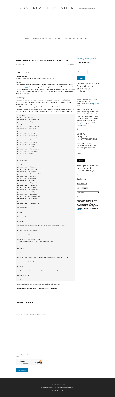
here (26, 87)
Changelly (79, 123)
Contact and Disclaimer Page (57, 384)
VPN (87, 205)
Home (58, 38)
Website (17, 345)
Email (36, 337)
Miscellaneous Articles (38, 38)
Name (17, 337)
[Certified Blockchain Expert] (77, 129)
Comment (18, 318)
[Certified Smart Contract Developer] (77, 175)
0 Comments (71, 64)
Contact (87, 207)
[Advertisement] (57, 24)
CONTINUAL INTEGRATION (47, 8)
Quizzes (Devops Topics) (77, 38)
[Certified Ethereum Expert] (77, 196)
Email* (79, 153)
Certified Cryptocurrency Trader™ (86, 59)
